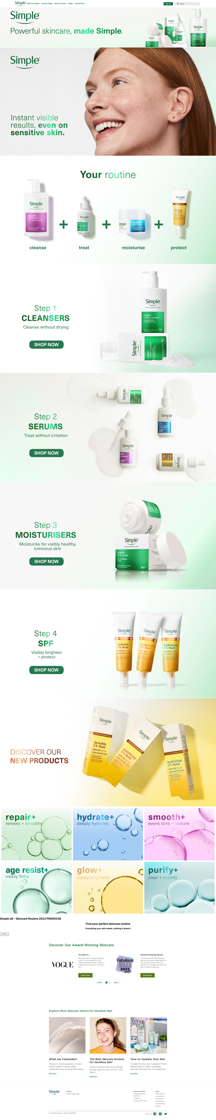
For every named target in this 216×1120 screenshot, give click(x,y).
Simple (70, 3)
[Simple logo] (21, 5)
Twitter (165, 1113)
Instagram (161, 1113)
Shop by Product (60, 3)
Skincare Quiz (79, 3)
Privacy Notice (160, 1094)
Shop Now (87, 975)
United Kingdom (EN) (72, 1094)
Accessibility (159, 1099)
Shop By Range (47, 3)
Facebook (156, 1113)
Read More (52, 1073)
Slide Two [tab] (109, 982)
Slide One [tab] (106, 982)
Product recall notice (140, 1101)
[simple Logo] (54, 1094)
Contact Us (137, 1098)
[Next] (120, 983)
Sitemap (158, 1106)
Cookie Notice (159, 1101)
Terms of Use (159, 1096)
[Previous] (96, 983)
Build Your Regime (33, 3)
